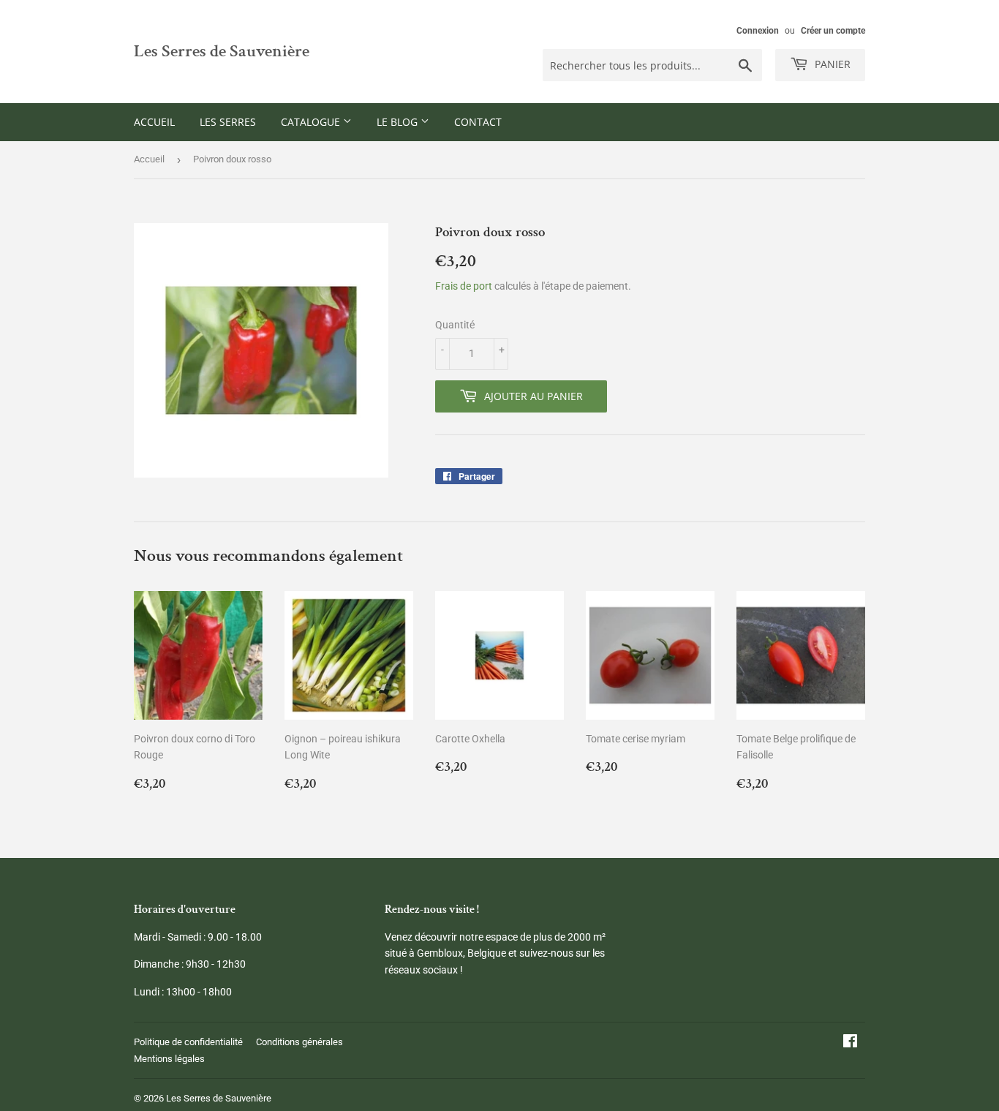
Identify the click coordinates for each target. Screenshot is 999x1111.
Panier (831, 64)
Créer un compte (833, 31)
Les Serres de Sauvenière (221, 51)
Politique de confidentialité (188, 1041)
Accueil (154, 122)
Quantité (455, 325)
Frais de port (463, 286)
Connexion (757, 31)
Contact (478, 122)
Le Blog (399, 122)
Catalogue (312, 122)
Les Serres (228, 122)
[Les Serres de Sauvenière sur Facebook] (850, 1043)
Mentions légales (169, 1058)
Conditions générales (299, 1041)
